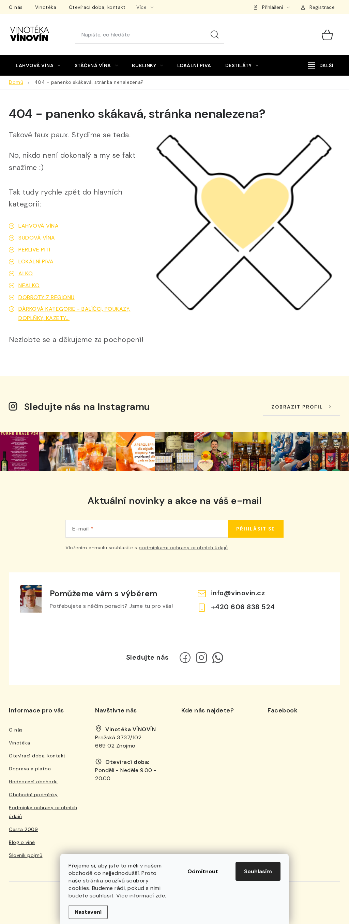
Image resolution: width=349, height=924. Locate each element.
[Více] (320, 65)
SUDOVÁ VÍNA (36, 237)
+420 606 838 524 (243, 606)
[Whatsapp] (217, 657)
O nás (16, 7)
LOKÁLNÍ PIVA (36, 261)
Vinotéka (45, 7)
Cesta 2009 (23, 829)
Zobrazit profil (297, 407)
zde (160, 895)
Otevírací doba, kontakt (97, 7)
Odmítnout (202, 871)
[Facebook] (185, 657)
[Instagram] (201, 657)
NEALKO (29, 285)
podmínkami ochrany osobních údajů (183, 547)
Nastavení (88, 911)
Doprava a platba (30, 769)
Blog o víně (22, 842)
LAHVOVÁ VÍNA (38, 225)
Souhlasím (258, 871)
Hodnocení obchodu (33, 782)
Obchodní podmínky (33, 794)
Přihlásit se (255, 529)
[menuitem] (38, 65)
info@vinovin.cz (238, 592)
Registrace (322, 7)
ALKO (25, 273)
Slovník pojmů (26, 855)
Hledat (214, 35)
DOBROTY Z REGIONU (46, 297)
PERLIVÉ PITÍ (34, 249)
